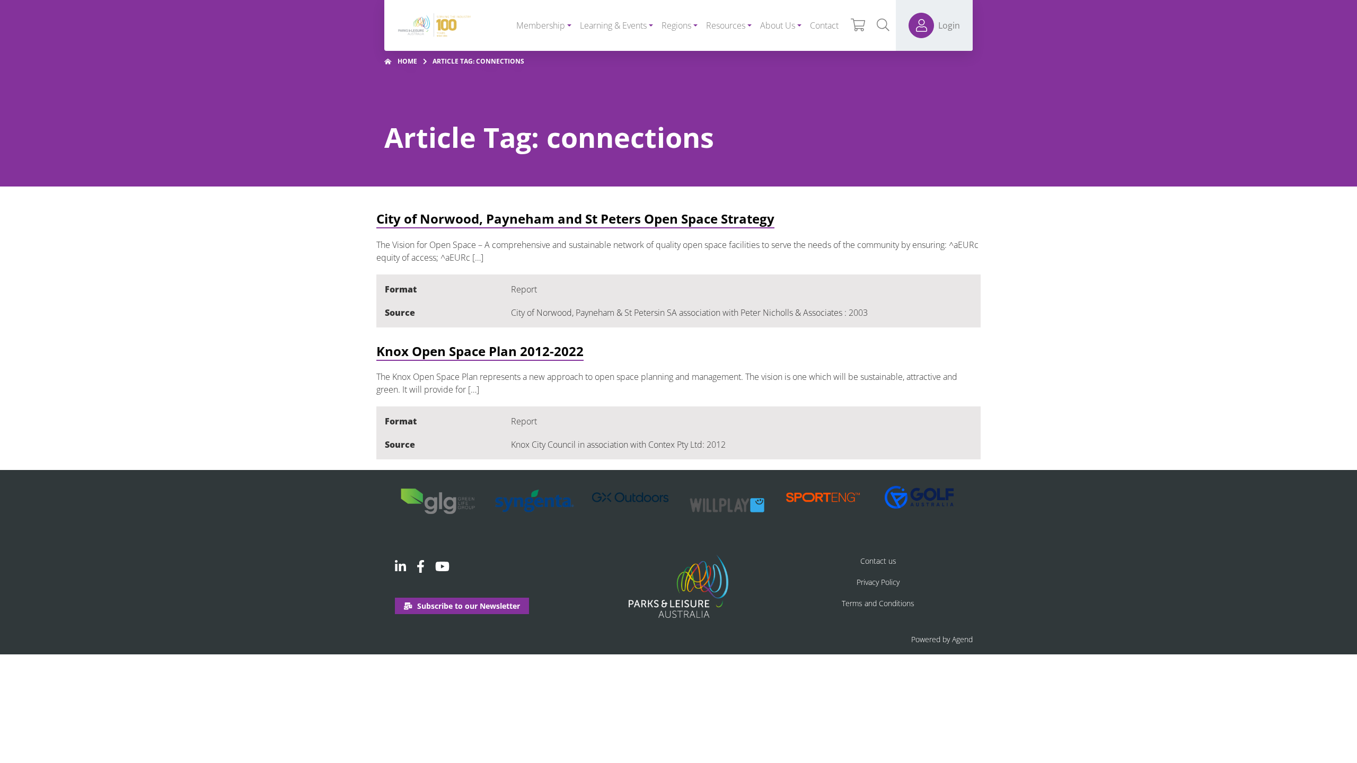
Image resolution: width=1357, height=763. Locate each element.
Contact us (878, 561)
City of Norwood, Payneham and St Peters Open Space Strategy (575, 218)
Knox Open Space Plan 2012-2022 (480, 351)
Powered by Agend (942, 639)
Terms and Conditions (878, 603)
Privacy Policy (878, 582)
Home (407, 61)
